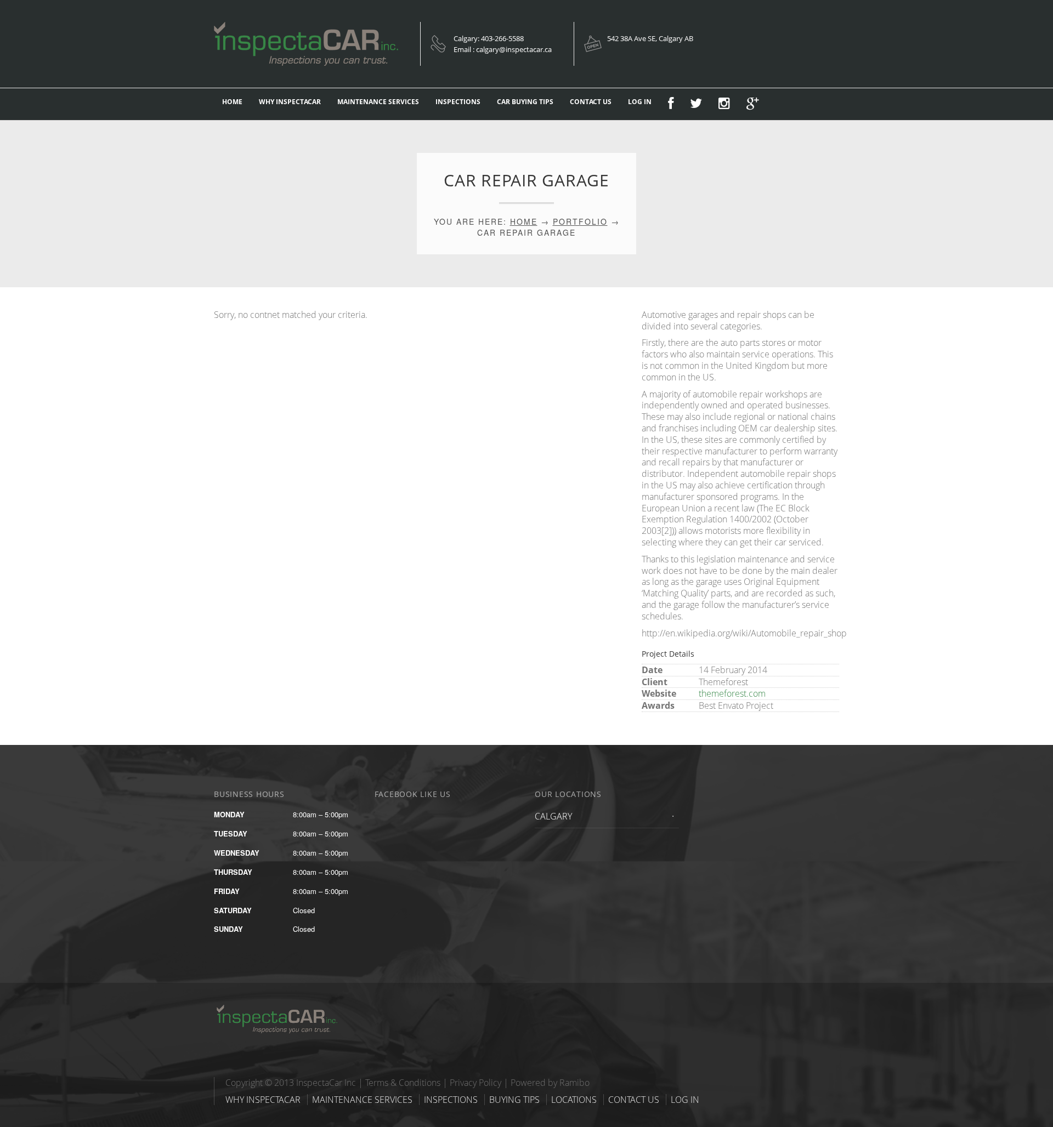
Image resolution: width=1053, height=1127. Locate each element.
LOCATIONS (574, 1100)
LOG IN (640, 101)
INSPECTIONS (457, 101)
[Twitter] (696, 104)
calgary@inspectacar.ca (514, 49)
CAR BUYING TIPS (525, 101)
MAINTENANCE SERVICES (378, 101)
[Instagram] (724, 104)
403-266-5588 (502, 38)
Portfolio (580, 221)
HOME (232, 101)
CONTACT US (591, 101)
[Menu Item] (671, 104)
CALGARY (553, 816)
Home (523, 221)
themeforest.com (732, 693)
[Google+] (752, 104)
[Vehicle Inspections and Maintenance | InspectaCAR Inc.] (282, 1008)
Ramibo (574, 1083)
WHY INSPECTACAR (290, 101)
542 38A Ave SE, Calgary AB (650, 38)
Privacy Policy (475, 1083)
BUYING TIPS (514, 1100)
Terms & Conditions (402, 1083)
